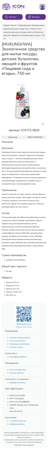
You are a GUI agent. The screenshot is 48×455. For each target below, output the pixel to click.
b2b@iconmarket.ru (17, 424)
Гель (27, 29)
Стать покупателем (17, 341)
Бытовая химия (37, 25)
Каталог (14, 25)
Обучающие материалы (19, 344)
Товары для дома (24, 25)
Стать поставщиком (17, 369)
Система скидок (16, 347)
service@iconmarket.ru (18, 357)
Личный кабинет (16, 373)
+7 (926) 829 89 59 (17, 421)
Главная (6, 25)
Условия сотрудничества (19, 337)
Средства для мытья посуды (13, 29)
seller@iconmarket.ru (17, 382)
